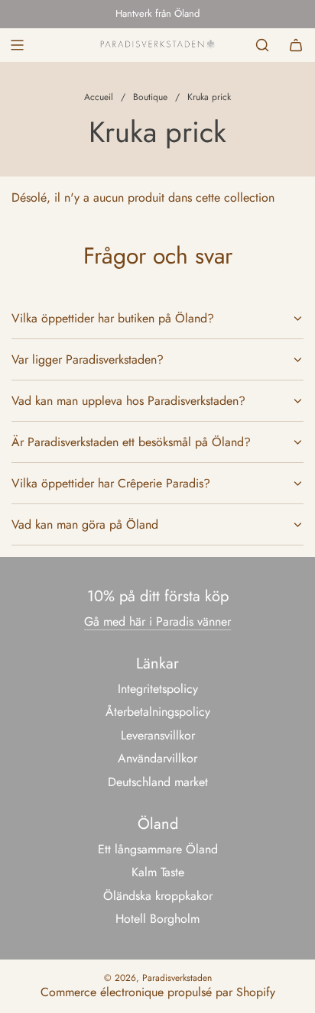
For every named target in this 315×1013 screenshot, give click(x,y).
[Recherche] (262, 45)
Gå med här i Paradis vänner (157, 621)
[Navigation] (17, 45)
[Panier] (296, 45)
